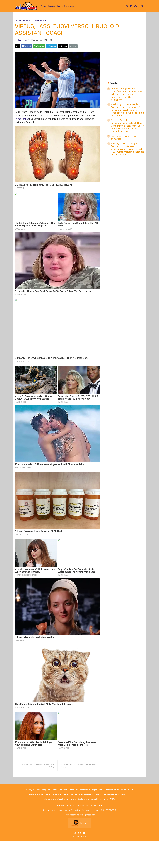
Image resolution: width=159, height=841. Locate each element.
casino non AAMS (111, 794)
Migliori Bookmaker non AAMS (84, 799)
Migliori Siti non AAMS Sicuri (56, 799)
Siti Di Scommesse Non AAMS (88, 794)
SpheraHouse (83, 836)
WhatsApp (40, 46)
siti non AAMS (127, 790)
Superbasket (22, 118)
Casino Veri (68, 794)
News (43, 6)
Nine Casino (125, 794)
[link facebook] (131, 6)
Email (74, 46)
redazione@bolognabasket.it (82, 815)
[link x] (127, 6)
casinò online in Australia (39, 794)
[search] (142, 6)
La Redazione (21, 40)
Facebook (27, 46)
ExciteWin (56, 794)
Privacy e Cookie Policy (36, 790)
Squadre (51, 6)
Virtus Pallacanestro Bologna (36, 20)
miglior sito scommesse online (105, 790)
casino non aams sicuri (80, 790)
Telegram (52, 46)
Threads (64, 46)
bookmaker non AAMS (58, 790)
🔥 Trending (113, 83)
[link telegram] (135, 6)
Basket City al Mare (65, 6)
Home (18, 20)
